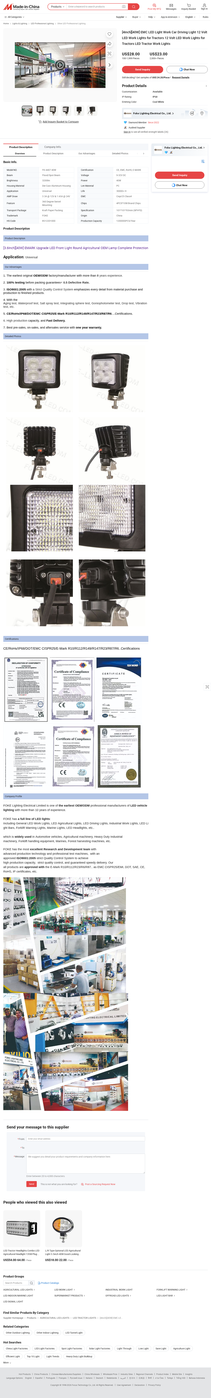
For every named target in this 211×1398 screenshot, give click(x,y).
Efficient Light (13, 1356)
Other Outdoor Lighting (18, 1332)
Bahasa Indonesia (197, 1378)
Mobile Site (177, 1374)
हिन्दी (150, 1378)
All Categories (15, 16)
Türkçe (170, 1378)
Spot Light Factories (71, 1348)
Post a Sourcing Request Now (98, 1184)
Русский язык (76, 1378)
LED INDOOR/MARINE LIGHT (18, 1295)
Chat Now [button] (189, 69)
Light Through (124, 1348)
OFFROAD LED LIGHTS (117, 1295)
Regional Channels (144, 1374)
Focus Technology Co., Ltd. (84, 1385)
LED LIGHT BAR (165, 1295)
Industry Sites (127, 1374)
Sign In (127, 131)
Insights (188, 1374)
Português (50, 1378)
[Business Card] (202, 161)
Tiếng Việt (180, 1378)
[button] (137, 153)
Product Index (162, 1374)
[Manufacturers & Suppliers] (21, 6)
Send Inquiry (142, 69)
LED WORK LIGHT (63, 1289)
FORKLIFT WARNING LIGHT (171, 1289)
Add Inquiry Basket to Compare (61, 121)
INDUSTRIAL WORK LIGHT (119, 1289)
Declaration (140, 1385)
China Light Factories (17, 1348)
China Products (41, 1374)
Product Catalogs (50, 1282)
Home (6, 23)
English (28, 1378)
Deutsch (99, 1378)
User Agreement (124, 1385)
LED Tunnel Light (74, 1332)
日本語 (142, 1378)
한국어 (132, 1378)
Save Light (161, 1348)
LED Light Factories (45, 1348)
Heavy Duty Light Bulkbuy (79, 1356)
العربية (123, 1378)
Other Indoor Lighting (48, 1332)
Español (39, 1378)
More (6, 1362)
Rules (205, 16)
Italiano (89, 1378)
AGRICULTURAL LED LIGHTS (18, 1289)
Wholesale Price (110, 1374)
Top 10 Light (33, 1356)
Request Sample (180, 77)
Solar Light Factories (99, 1348)
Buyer (135, 16)
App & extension (169, 16)
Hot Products (25, 1374)
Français (62, 1378)
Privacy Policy (154, 1385)
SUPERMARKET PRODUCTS (68, 1295)
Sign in (204, 8)
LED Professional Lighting (42, 23)
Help (150, 16)
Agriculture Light (181, 1348)
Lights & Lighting (19, 23)
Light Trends (52, 1356)
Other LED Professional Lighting (71, 23)
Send (31, 1184)
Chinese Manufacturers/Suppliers (66, 1374)
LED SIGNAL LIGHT (13, 1301)
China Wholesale (92, 1374)
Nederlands (112, 1378)
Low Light (143, 1348)
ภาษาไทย (159, 1378)
